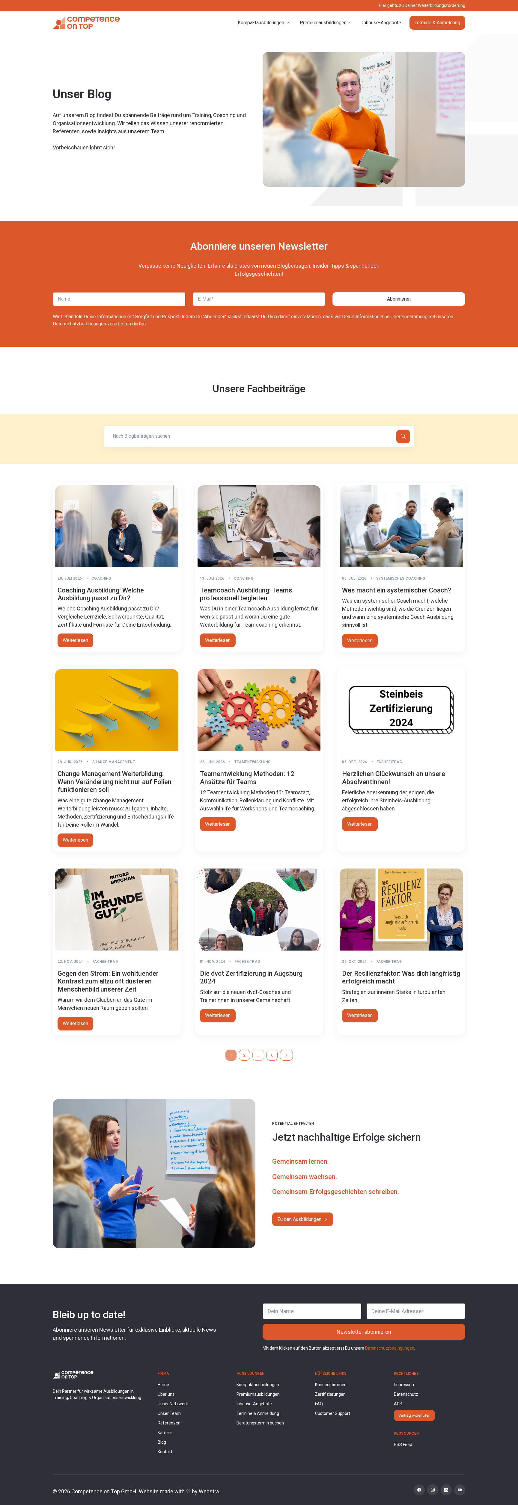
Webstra (209, 1491)
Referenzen (169, 1423)
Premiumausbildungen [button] (323, 22)
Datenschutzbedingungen (79, 324)
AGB (398, 1403)
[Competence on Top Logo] (73, 1374)
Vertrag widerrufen (414, 1415)
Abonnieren (399, 299)
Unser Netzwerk (173, 1403)
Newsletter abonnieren (364, 1332)
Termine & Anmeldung (437, 22)
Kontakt (165, 1451)
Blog (162, 1442)
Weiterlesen (75, 640)
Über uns (166, 1394)
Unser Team (169, 1413)
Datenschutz (406, 1394)
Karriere (165, 1432)
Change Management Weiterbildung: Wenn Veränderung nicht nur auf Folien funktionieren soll (114, 781)
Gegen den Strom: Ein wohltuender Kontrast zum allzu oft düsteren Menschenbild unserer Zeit (108, 981)
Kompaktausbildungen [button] (261, 22)
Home (163, 1384)
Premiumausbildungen (258, 1394)
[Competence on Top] (86, 22)
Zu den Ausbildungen (300, 1219)
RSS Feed (403, 1444)
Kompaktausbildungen (258, 1384)
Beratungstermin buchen (260, 1423)
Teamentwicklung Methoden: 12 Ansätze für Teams (247, 777)
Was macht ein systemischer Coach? (396, 590)
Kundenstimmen (331, 1384)
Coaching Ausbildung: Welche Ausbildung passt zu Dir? (101, 594)
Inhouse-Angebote (381, 22)
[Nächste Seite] (286, 1055)
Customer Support (332, 1413)
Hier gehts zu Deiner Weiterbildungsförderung (422, 5)
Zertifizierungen (330, 1394)
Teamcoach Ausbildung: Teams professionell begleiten (246, 594)
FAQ (319, 1403)
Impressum (404, 1384)
